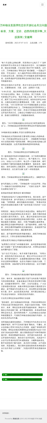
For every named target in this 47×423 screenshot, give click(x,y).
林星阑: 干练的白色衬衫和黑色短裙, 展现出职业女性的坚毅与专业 (25, 374)
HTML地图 (38, 419)
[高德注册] (4, 4)
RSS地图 (31, 419)
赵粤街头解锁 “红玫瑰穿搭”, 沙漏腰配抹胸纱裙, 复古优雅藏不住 (24, 379)
